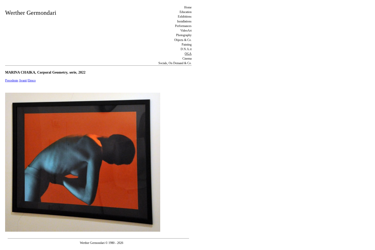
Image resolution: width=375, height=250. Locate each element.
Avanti (23, 80)
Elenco (32, 80)
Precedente (11, 80)
